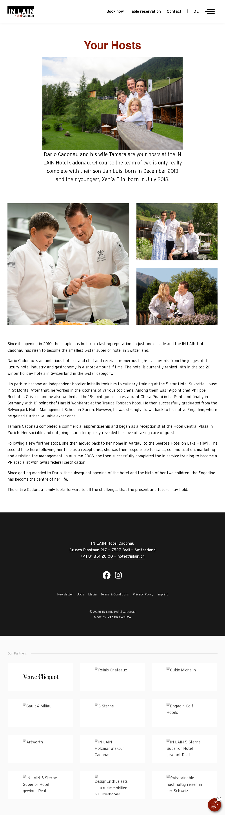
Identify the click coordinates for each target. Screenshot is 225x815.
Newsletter (65, 594)
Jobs (80, 594)
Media (92, 594)
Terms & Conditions (115, 594)
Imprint (162, 594)
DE (196, 11)
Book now (115, 11)
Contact (174, 11)
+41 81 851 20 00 (97, 556)
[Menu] (210, 11)
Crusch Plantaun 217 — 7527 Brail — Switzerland (112, 550)
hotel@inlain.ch (131, 556)
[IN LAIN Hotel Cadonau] (20, 11)
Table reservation (145, 11)
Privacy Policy (143, 594)
